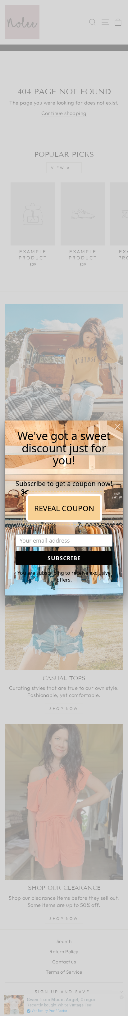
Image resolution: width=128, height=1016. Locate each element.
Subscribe (64, 558)
